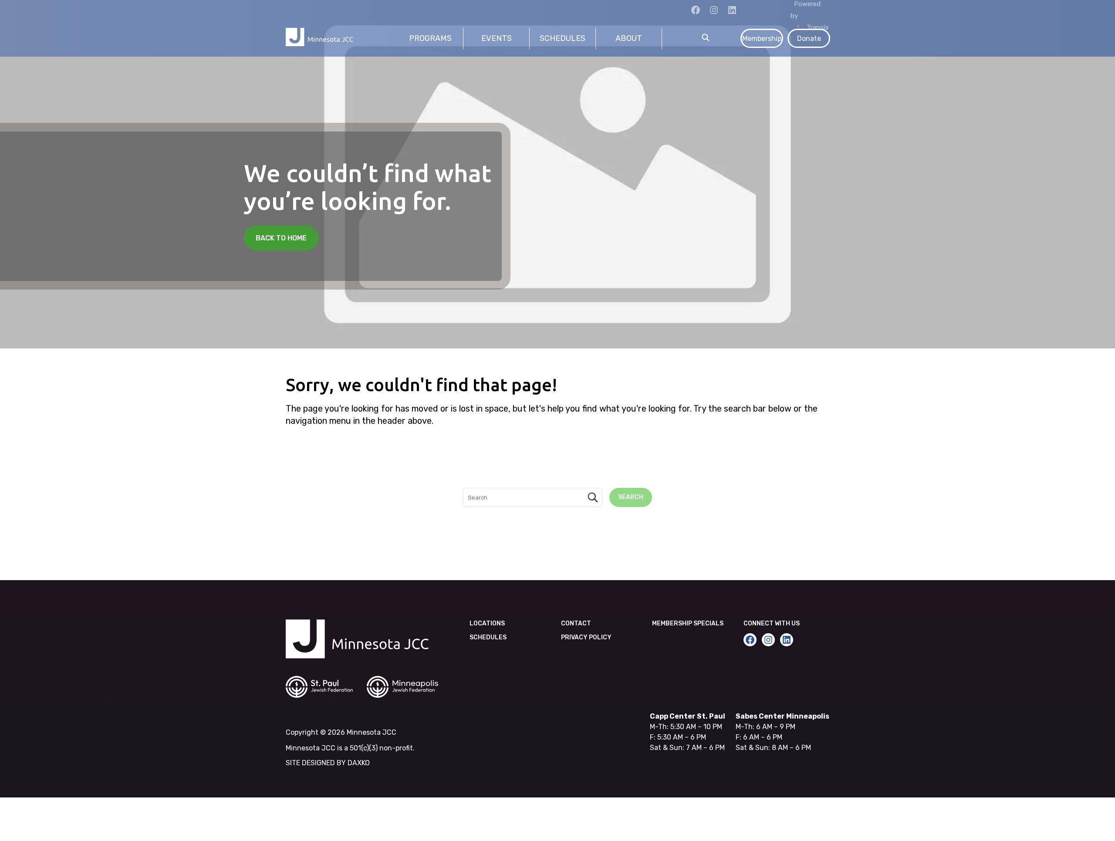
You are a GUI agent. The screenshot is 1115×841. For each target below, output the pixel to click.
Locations (487, 623)
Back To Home (281, 238)
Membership (761, 38)
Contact (576, 623)
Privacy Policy (586, 637)
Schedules (488, 637)
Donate (809, 38)
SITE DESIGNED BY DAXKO (328, 763)
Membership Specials (687, 623)
